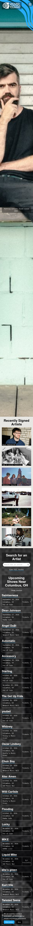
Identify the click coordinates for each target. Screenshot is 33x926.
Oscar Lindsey (11, 744)
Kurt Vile (7, 885)
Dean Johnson (11, 610)
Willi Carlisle (10, 791)
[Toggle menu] (30, 4)
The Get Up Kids (12, 696)
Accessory (9, 656)
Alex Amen (9, 776)
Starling (7, 671)
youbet (6, 711)
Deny (19, 922)
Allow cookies (9, 922)
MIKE (5, 839)
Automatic (8, 641)
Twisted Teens (11, 900)
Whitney (7, 726)
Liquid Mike (9, 854)
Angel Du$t (9, 625)
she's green (9, 870)
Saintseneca (10, 595)
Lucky (6, 824)
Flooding (7, 809)
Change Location (16, 590)
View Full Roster (16, 569)
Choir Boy (8, 761)
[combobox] (16, 565)
